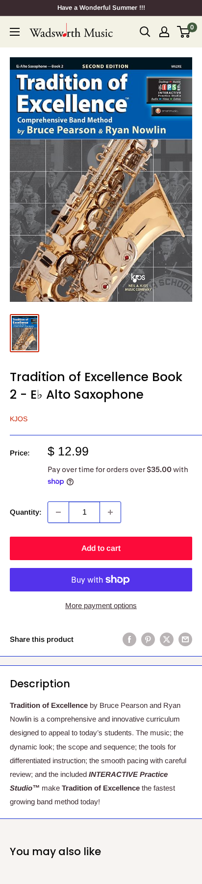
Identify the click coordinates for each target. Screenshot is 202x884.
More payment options (101, 605)
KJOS (18, 419)
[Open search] (145, 31)
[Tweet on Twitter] (167, 639)
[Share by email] (185, 639)
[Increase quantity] (110, 512)
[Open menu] (15, 32)
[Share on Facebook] (129, 639)
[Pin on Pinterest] (148, 639)
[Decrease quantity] (58, 512)
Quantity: (26, 512)
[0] (184, 32)
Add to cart (101, 548)
